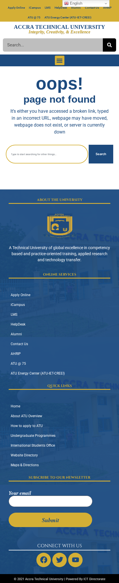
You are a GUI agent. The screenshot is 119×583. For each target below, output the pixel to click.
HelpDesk (61, 7)
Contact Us (92, 7)
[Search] (109, 45)
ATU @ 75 (34, 17)
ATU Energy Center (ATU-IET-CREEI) (68, 17)
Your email (20, 494)
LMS (48, 7)
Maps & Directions (25, 465)
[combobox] (47, 154)
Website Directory (24, 455)
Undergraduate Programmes (33, 436)
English (75, 3)
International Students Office (33, 445)
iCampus (35, 7)
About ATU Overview (26, 416)
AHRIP (107, 7)
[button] (59, 60)
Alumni (76, 7)
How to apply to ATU (27, 426)
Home (15, 406)
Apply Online (16, 7)
